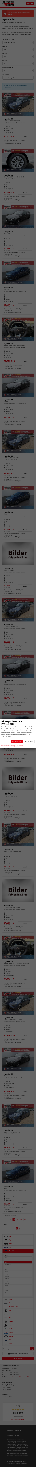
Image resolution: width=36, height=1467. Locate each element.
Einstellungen (29, 741)
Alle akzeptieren (17, 741)
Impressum (19, 746)
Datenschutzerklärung (8, 746)
